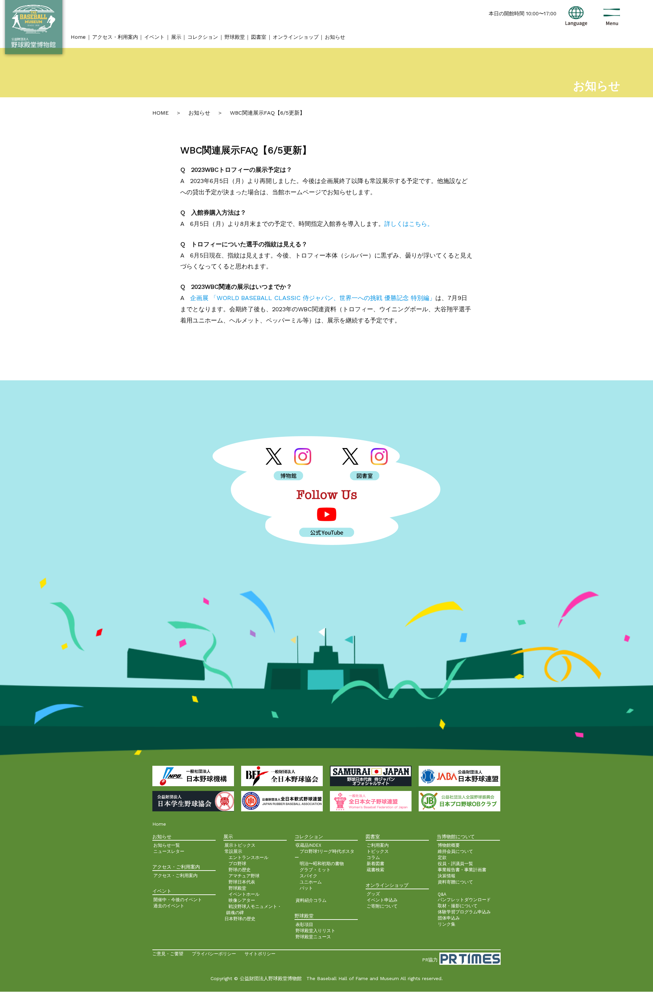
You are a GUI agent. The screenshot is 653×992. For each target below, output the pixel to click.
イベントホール (244, 894)
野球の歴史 (240, 869)
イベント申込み (382, 900)
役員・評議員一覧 (455, 863)
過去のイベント (168, 905)
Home (78, 37)
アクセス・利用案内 (115, 37)
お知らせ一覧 (166, 845)
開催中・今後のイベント (177, 899)
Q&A (442, 894)
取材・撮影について (458, 905)
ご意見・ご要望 (167, 953)
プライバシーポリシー (214, 953)
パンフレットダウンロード (464, 899)
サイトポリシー (260, 953)
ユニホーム (311, 881)
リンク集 (446, 924)
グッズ (373, 893)
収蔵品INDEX (308, 845)
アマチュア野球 (244, 875)
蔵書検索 (375, 869)
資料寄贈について (455, 881)
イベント (154, 37)
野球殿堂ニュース (313, 936)
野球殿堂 (234, 37)
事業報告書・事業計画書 (462, 869)
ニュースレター (168, 851)
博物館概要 (449, 845)
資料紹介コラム (311, 900)
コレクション (202, 37)
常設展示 (233, 851)
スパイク (308, 875)
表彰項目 (304, 924)
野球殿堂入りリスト (315, 930)
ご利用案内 (378, 845)
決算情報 (446, 875)
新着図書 (375, 863)
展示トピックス (239, 845)
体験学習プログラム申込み (464, 911)
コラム (373, 857)
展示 (176, 37)
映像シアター (242, 900)
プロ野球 (237, 863)
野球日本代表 (242, 881)
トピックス (378, 851)
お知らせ (335, 37)
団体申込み (449, 918)
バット (306, 888)
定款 (442, 857)
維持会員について (455, 851)
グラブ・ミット (315, 869)
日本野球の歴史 (239, 918)
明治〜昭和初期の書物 (322, 863)
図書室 (258, 37)
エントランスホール (248, 857)
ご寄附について (382, 906)
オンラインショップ (296, 37)
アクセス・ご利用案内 (175, 875)
